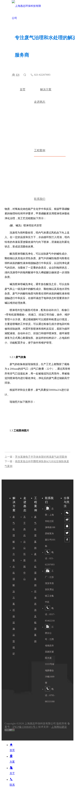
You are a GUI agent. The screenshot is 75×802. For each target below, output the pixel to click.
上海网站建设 (59, 727)
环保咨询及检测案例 (35, 616)
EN (17, 74)
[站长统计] (10, 730)
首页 (22, 89)
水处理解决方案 (14, 585)
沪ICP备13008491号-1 (25, 727)
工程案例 (39, 150)
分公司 (24, 547)
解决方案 (45, 89)
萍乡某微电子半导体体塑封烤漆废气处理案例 (41, 456)
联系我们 (39, 198)
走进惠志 (39, 101)
